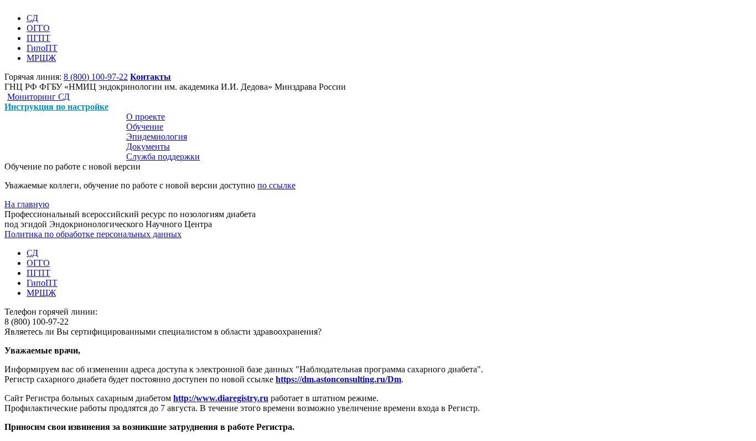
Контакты (150, 76)
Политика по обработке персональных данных (93, 234)
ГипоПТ (42, 48)
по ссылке (276, 185)
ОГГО (38, 28)
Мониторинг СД (38, 96)
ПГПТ (38, 38)
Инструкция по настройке (56, 106)
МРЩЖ (41, 58)
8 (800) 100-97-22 (96, 76)
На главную (26, 204)
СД (32, 18)
